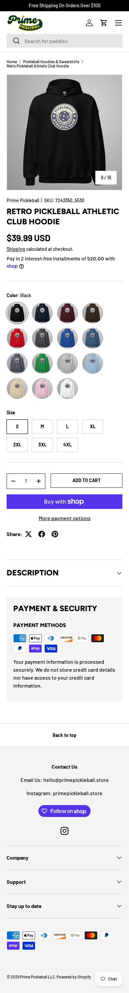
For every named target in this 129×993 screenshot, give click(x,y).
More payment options (65, 518)
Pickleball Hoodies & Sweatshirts (51, 62)
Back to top (64, 735)
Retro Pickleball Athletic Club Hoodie (38, 66)
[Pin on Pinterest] (55, 534)
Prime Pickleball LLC (37, 976)
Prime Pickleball (23, 200)
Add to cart (86, 480)
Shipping (16, 249)
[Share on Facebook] (41, 534)
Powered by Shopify (74, 976)
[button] (104, 23)
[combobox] (64, 41)
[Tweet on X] (28, 534)
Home (12, 62)
